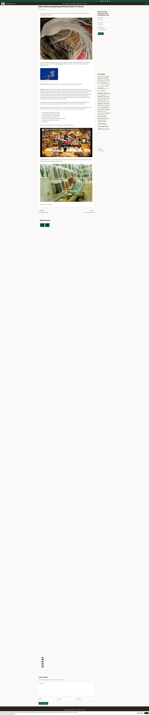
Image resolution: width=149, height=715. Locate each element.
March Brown (105, 101)
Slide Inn (45, 84)
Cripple (104, 83)
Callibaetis (105, 82)
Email (59, 699)
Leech (107, 100)
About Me (79, 3)
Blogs (68, 3)
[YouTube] (105, 1)
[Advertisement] (102, 54)
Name (40, 699)
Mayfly (102, 103)
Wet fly (105, 129)
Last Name (100, 22)
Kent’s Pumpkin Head (89, 211)
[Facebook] (107, 1)
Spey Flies (104, 114)
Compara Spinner (59, 63)
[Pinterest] (103, 1)
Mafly (100, 101)
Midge (102, 105)
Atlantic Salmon (102, 76)
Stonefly (101, 118)
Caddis (102, 80)
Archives (100, 148)
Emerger (106, 88)
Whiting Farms (43, 89)
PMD (100, 109)
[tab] (42, 657)
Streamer (103, 120)
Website (79, 699)
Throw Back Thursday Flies (103, 126)
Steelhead (102, 116)
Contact (84, 3)
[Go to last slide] (42, 225)
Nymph (105, 107)
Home (64, 3)
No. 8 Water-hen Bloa (43, 211)
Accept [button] (146, 713)
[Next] (47, 225)
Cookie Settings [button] (140, 713)
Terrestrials (102, 121)
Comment (41, 683)
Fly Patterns (73, 3)
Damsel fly (103, 86)
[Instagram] (101, 1)
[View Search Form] (147, 4)
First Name (100, 17)
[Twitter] (110, 1)
